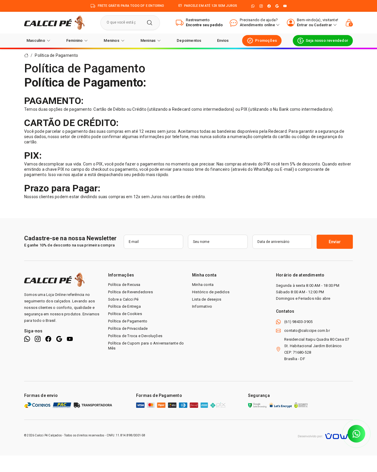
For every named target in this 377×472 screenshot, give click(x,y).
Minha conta (203, 284)
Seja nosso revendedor (327, 40)
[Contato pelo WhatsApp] (356, 434)
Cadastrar (323, 25)
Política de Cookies (125, 314)
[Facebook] (269, 6)
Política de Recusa (124, 284)
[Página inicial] (54, 22)
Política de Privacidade (128, 328)
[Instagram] (261, 6)
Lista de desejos (206, 299)
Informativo (202, 306)
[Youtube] (285, 6)
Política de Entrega (124, 306)
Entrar (302, 25)
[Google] (277, 6)
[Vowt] (325, 435)
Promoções (266, 40)
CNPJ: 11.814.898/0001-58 (126, 435)
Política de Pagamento (56, 55)
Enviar (335, 241)
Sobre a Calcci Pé (123, 299)
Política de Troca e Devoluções (135, 336)
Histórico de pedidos (210, 292)
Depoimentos (189, 40)
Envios (223, 40)
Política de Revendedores (130, 292)
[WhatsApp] (252, 6)
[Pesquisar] (150, 23)
